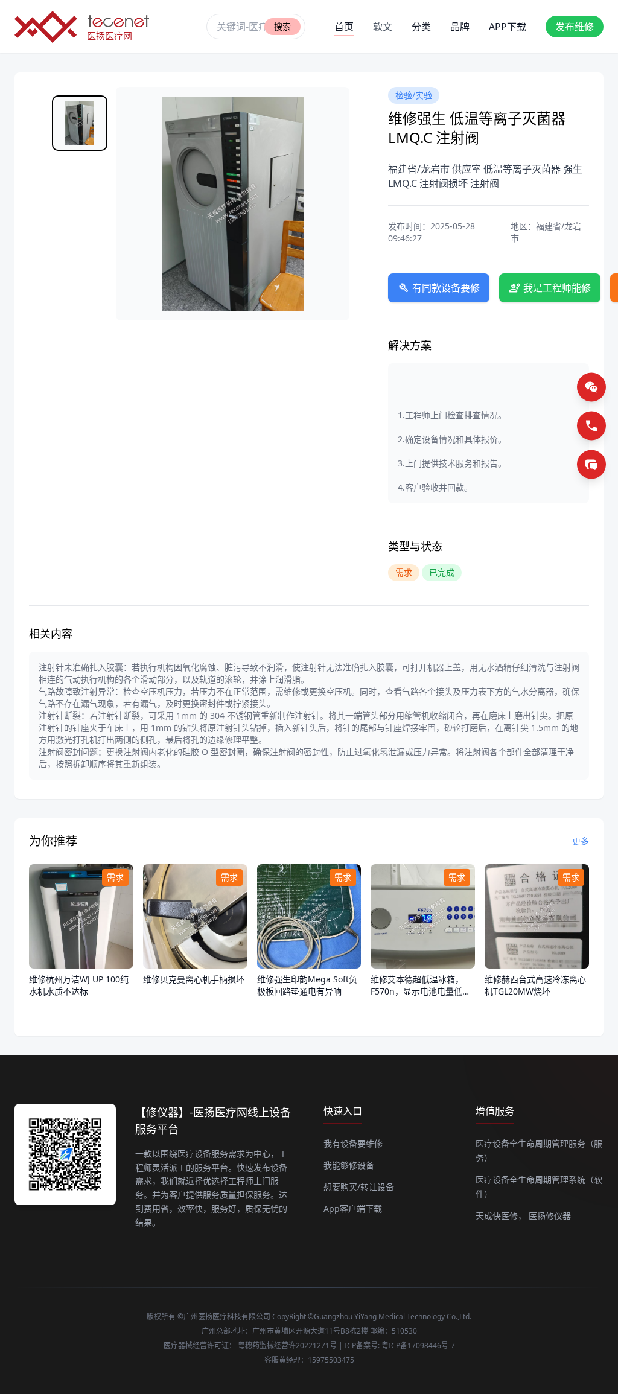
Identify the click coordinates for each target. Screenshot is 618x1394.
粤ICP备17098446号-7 (418, 1345)
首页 (344, 26)
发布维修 (574, 26)
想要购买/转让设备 (358, 1186)
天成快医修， (501, 1215)
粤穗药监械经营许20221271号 (288, 1345)
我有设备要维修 (353, 1143)
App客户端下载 (352, 1208)
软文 (382, 26)
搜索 (282, 26)
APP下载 (507, 26)
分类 (421, 26)
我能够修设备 (348, 1165)
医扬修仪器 (550, 1215)
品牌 (460, 26)
